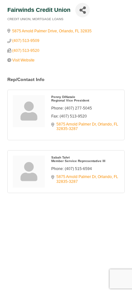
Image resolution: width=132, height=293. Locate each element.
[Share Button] (82, 10)
